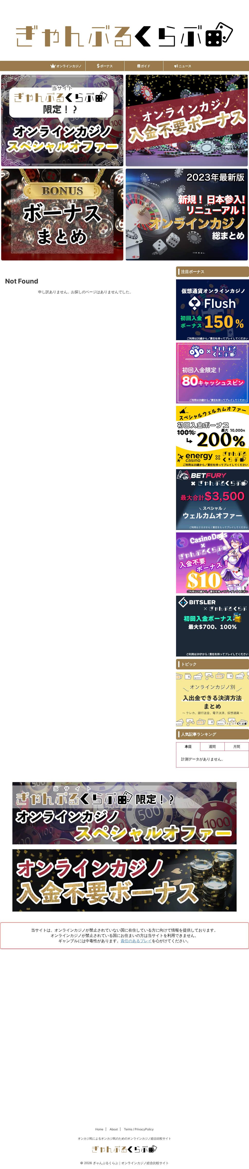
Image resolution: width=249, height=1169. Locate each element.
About (114, 1129)
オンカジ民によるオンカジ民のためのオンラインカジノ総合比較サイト (124, 1138)
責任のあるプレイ (136, 940)
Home (99, 1129)
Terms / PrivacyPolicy (139, 1129)
